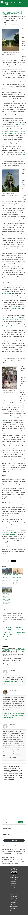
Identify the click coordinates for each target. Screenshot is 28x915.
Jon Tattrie (12, 670)
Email (7, 834)
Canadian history (12, 11)
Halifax (9, 617)
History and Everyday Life (14, 12)
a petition (20, 99)
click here (9, 861)
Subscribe (14, 840)
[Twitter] (11, 869)
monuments (14, 619)
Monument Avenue (11, 534)
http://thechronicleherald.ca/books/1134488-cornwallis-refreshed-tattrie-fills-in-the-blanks (13, 715)
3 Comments (15, 24)
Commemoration (7, 615)
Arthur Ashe (17, 532)
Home (3, 11)
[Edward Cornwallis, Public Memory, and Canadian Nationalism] (7, 571)
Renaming (19, 619)
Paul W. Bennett (13, 690)
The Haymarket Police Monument (11, 326)
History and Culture (17, 609)
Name (7, 828)
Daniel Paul (14, 615)
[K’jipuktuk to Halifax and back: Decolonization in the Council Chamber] (18, 571)
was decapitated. (15, 309)
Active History (16, 2)
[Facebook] (13, 869)
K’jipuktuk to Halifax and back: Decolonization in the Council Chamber (18, 577)
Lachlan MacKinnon (7, 547)
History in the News (7, 13)
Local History (18, 13)
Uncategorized (6, 14)
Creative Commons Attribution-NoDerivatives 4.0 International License (13, 649)
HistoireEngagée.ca (13, 863)
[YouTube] (14, 869)
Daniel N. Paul (12, 724)
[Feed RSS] (16, 869)
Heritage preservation (17, 617)
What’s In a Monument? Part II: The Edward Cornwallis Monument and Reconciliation (7, 597)
